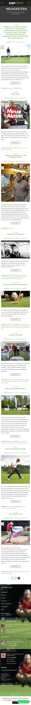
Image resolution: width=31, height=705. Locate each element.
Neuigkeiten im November (15, 234)
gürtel (9, 277)
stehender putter (18, 278)
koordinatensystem (18, 326)
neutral (11, 443)
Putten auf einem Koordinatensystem (15, 284)
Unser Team (4, 592)
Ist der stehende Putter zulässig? (15, 449)
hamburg (3, 381)
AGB (2, 609)
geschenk (3, 277)
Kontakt (3, 598)
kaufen (12, 277)
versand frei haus (8, 149)
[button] (2, 3)
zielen (26, 443)
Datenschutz (4, 606)
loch (2, 327)
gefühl (2, 326)
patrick (24, 42)
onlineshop (3, 278)
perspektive (9, 327)
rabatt (2, 149)
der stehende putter (22, 275)
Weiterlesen (15, 83)
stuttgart (6, 382)
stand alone (11, 278)
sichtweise (18, 443)
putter (26, 147)
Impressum (4, 600)
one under (25, 277)
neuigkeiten (19, 277)
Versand (3, 595)
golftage (27, 379)
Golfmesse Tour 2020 (15, 335)
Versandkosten (12, 649)
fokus (28, 324)
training (22, 443)
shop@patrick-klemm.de (7, 685)
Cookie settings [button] (22, 700)
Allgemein (15, 25)
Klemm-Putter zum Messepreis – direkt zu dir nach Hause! (17, 625)
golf (6, 277)
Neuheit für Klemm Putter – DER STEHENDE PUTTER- (15, 156)
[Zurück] (12, 578)
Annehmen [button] (15, 702)
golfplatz (8, 326)
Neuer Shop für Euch (15, 514)
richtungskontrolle (19, 327)
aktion (19, 147)
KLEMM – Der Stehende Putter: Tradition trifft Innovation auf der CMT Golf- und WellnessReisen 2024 (18, 631)
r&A (24, 506)
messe (23, 147)
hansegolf (7, 381)
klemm (15, 277)
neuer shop (7, 573)
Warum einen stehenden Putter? (15, 388)
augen (19, 441)
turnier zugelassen (13, 508)
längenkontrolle (25, 326)
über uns (20, 88)
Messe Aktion (15, 94)
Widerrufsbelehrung (6, 603)
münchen (18, 381)
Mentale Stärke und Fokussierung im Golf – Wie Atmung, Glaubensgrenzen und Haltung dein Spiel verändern (17, 619)
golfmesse (22, 379)
